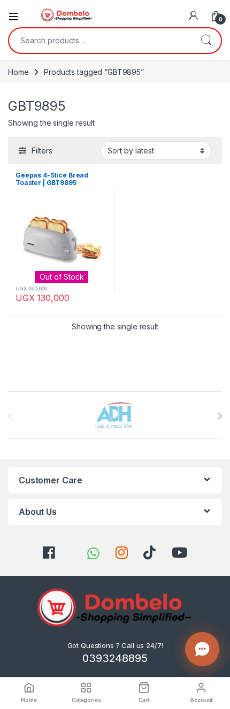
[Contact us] (202, 649)
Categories (86, 700)
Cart (144, 700)
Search (206, 40)
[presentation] (219, 416)
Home (18, 71)
